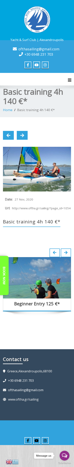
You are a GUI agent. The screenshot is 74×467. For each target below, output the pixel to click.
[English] (9, 461)
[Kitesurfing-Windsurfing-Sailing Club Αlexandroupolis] (37, 19)
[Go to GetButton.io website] (64, 463)
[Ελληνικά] (15, 461)
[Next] (22, 135)
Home (7, 110)
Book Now (4, 276)
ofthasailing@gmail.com (38, 49)
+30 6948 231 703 (38, 54)
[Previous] (8, 135)
